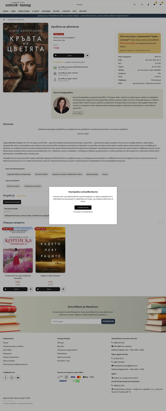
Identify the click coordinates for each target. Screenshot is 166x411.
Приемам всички (83, 207)
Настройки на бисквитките (83, 212)
